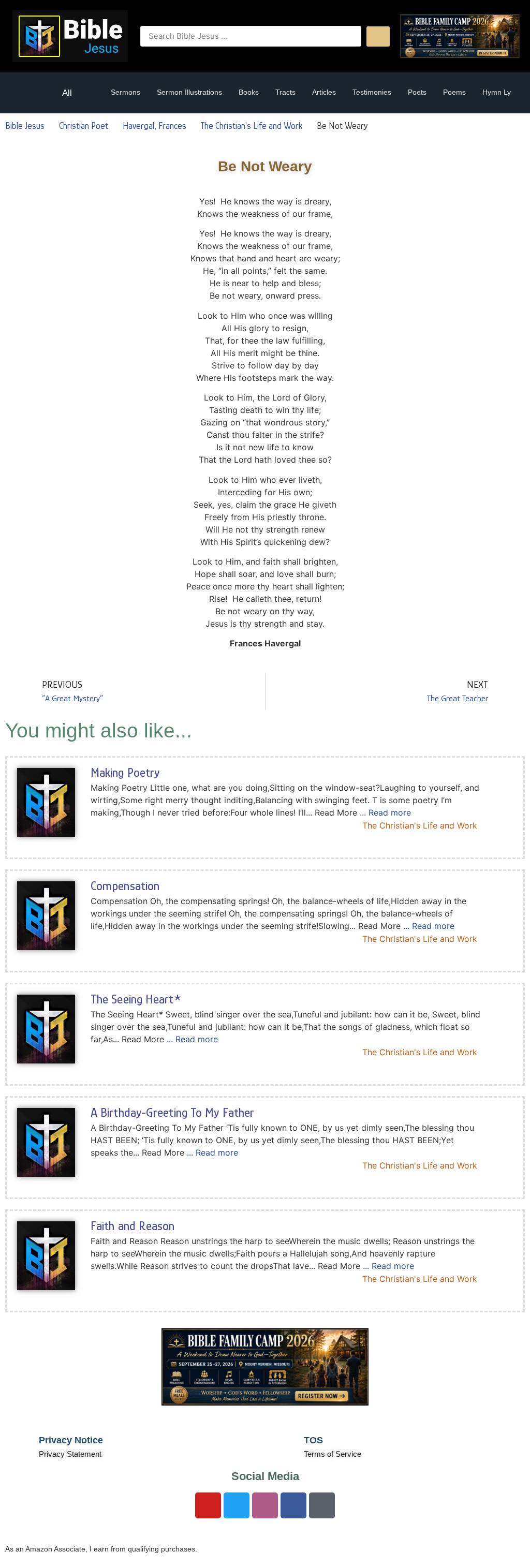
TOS (313, 1440)
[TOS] (283, 1445)
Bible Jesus (25, 126)
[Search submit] (378, 36)
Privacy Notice (71, 1440)
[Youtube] (208, 1505)
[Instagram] (265, 1505)
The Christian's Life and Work (251, 126)
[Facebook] (293, 1505)
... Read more (385, 812)
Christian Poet (83, 126)
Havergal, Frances (154, 126)
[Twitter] (236, 1505)
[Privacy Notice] (18, 1445)
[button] (31, 93)
